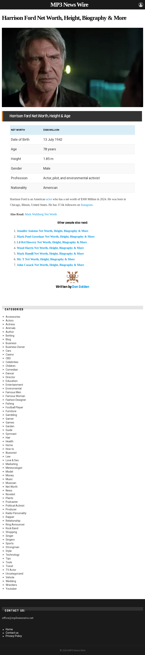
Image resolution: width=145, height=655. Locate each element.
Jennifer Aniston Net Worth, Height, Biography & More (52, 230)
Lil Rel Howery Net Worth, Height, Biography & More (52, 242)
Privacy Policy (14, 635)
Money (10, 475)
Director (10, 377)
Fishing (10, 403)
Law (8, 456)
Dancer (10, 373)
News (9, 490)
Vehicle (10, 577)
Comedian (12, 369)
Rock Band (12, 528)
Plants (9, 498)
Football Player (14, 407)
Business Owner (15, 346)
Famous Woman (15, 396)
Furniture (11, 411)
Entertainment (14, 384)
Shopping (11, 532)
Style (9, 550)
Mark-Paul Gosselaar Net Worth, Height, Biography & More (56, 236)
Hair (8, 437)
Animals (10, 328)
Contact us (12, 632)
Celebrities (12, 362)
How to (10, 448)
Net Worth (12, 486)
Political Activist (15, 505)
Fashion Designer (16, 399)
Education (12, 380)
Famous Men (13, 392)
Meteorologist (14, 467)
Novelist (10, 494)
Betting (10, 335)
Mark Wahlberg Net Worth (41, 214)
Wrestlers (11, 584)
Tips (8, 558)
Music (9, 479)
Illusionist (11, 452)
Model (9, 471)
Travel (9, 566)
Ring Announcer (15, 524)
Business (11, 343)
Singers (10, 539)
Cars (8, 350)
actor (49, 199)
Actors (10, 320)
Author (10, 331)
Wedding (11, 581)
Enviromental (14, 388)
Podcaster (12, 501)
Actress (10, 324)
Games (10, 422)
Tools (9, 562)
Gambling (11, 414)
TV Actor (11, 569)
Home (9, 445)
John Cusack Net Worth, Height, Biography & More (50, 264)
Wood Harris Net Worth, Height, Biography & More (50, 247)
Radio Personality (16, 513)
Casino (10, 354)
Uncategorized (14, 573)
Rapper (10, 516)
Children (10, 365)
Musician (11, 482)
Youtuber (11, 588)
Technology (12, 554)
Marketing (12, 464)
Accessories (13, 316)
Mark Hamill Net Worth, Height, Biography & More (50, 253)
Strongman (12, 547)
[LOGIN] (141, 4)
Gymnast (11, 433)
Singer (9, 535)
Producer (11, 509)
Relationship (13, 520)
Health (9, 441)
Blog (8, 339)
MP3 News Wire (69, 4)
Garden (10, 426)
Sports (10, 543)
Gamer (10, 418)
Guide (9, 430)
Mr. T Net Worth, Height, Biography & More (46, 259)
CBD (8, 358)
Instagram (87, 204)
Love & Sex (12, 460)
